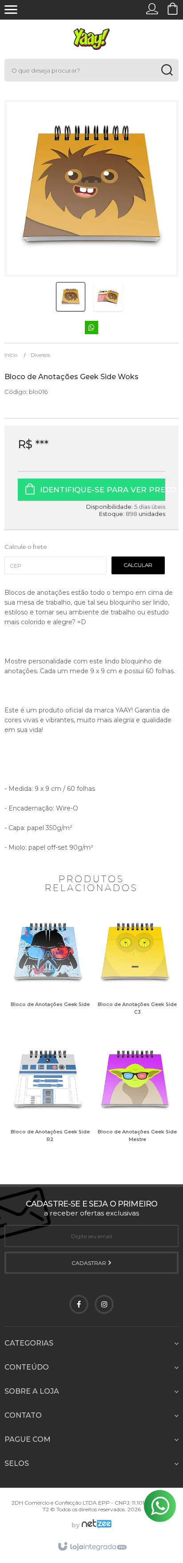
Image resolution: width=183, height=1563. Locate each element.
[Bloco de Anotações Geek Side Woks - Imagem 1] (70, 296)
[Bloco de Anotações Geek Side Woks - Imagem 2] (108, 296)
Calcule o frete (25, 546)
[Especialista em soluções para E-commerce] (95, 1525)
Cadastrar (89, 1263)
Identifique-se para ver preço (102, 489)
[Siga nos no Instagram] (104, 1304)
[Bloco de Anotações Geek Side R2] (48, 1097)
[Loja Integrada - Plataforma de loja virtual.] (92, 1547)
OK (138, 565)
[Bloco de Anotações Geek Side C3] (135, 969)
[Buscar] (167, 70)
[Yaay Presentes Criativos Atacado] (91, 39)
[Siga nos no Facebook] (78, 1304)
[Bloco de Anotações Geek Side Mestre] (135, 1097)
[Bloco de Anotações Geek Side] (48, 969)
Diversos (40, 355)
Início (10, 355)
